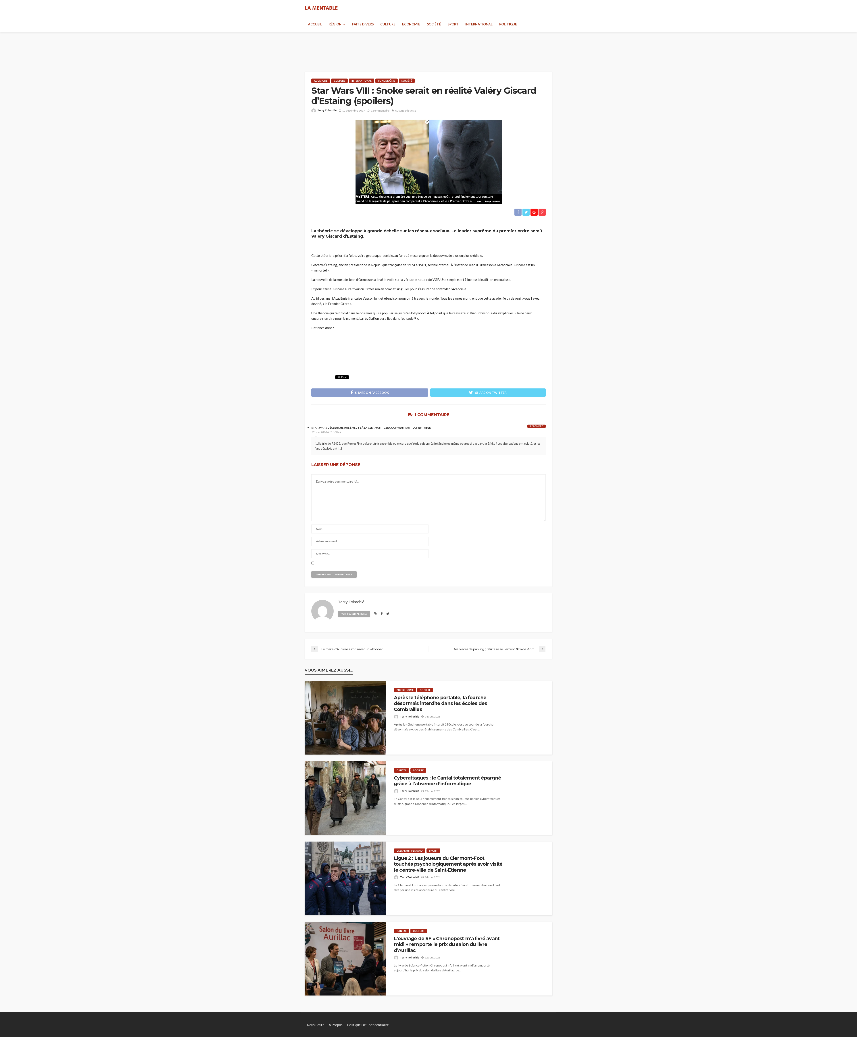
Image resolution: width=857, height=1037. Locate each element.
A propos (336, 1025)
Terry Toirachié (327, 110)
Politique (508, 24)
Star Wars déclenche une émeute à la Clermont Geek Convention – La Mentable (371, 427)
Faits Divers (363, 24)
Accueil (315, 24)
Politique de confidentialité (368, 1025)
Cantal (402, 770)
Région (335, 24)
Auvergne (320, 80)
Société (434, 24)
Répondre (536, 426)
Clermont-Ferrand (410, 850)
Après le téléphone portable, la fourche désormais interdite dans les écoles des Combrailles (440, 703)
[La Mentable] (321, 8)
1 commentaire (380, 110)
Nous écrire (315, 1025)
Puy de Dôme (386, 80)
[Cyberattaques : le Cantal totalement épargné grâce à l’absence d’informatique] (345, 798)
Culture (387, 24)
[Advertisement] (428, 47)
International (479, 24)
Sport (453, 24)
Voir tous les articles (354, 614)
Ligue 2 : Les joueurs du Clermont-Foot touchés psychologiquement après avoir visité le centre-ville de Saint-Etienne (448, 864)
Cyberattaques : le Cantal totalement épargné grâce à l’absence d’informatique (447, 780)
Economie (411, 24)
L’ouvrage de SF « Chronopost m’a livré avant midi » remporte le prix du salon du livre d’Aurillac (446, 944)
